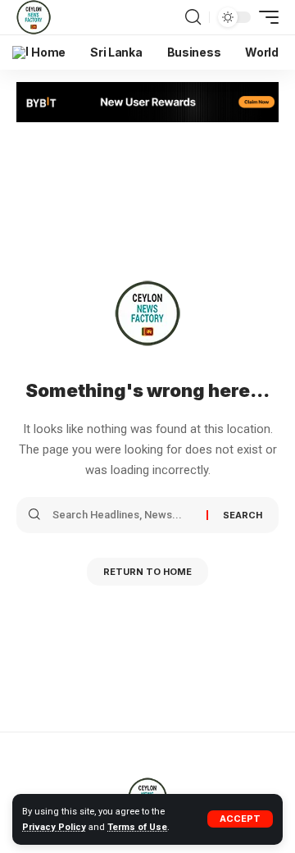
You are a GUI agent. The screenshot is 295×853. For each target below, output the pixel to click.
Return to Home (147, 571)
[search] (193, 17)
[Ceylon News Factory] (33, 17)
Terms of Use (137, 827)
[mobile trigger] (265, 17)
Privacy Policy (54, 827)
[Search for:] (123, 515)
